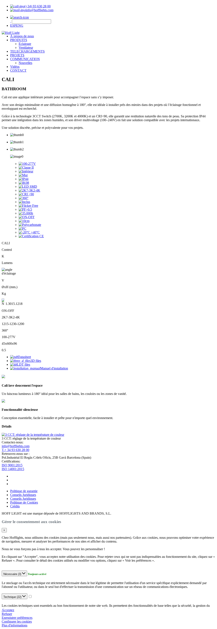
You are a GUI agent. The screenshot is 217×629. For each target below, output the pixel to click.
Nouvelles (25, 63)
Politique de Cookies (24, 502)
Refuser (7, 614)
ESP (13, 25)
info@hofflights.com (15, 446)
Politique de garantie (24, 491)
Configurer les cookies (17, 621)
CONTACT (18, 70)
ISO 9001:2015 (12, 465)
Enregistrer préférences (17, 617)
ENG (19, 25)
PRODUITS (18, 40)
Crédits (15, 506)
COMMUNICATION (25, 59)
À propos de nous (22, 36)
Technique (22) (12, 596)
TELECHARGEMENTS (27, 51)
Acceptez (8, 610)
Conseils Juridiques (23, 495)
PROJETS (17, 55)
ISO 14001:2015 (13, 469)
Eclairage (25, 44)
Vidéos (14, 66)
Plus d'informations (14, 625)
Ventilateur (26, 47)
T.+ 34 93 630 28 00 (15, 450)
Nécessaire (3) (12, 574)
